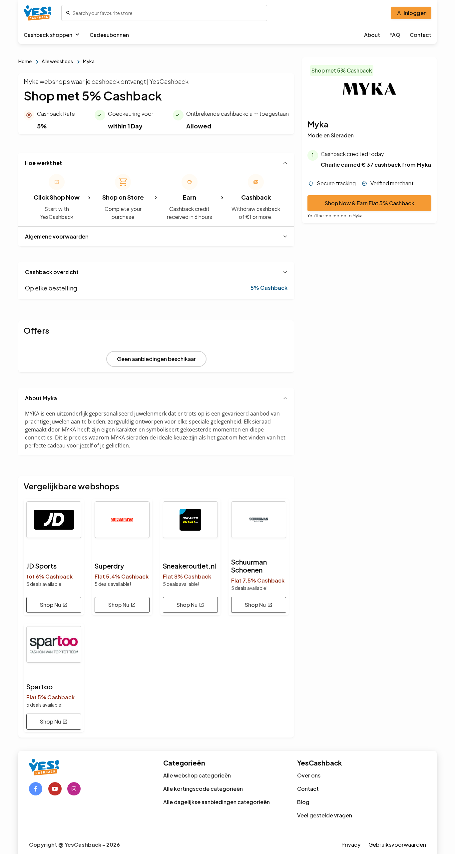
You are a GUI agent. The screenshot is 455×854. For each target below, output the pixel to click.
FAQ (394, 34)
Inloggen (415, 12)
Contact (420, 34)
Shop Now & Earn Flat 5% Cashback (369, 203)
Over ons (308, 775)
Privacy (350, 844)
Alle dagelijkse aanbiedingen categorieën (216, 801)
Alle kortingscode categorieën (203, 788)
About (372, 34)
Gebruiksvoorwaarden (397, 844)
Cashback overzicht (52, 271)
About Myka (41, 398)
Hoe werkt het (43, 162)
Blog (303, 801)
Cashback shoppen (48, 34)
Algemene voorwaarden (57, 236)
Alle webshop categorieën (197, 775)
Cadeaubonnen (109, 34)
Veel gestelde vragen (324, 815)
